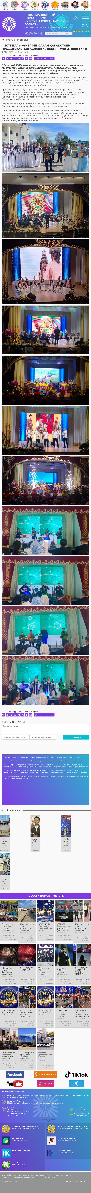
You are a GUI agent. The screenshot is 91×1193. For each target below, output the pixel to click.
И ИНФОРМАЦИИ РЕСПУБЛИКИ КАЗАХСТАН (73, 1127)
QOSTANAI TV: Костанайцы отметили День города (45, 927)
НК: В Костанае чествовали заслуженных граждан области (8, 1057)
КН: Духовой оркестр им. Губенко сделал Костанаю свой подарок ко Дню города (82, 1014)
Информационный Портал (68, 1139)
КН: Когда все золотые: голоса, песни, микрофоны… (5, 843)
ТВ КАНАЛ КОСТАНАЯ (19, 1139)
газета (21, 1151)
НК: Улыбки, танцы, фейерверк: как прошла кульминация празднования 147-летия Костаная (8, 972)
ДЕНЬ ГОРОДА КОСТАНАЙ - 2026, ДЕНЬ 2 (8, 1012)
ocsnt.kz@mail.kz (80, 1115)
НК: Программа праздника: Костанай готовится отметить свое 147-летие (27, 1057)
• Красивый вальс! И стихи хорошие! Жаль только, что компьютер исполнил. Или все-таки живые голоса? (43, 761)
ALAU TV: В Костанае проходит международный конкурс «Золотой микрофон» (35, 843)
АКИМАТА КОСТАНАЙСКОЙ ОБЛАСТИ (25, 1127)
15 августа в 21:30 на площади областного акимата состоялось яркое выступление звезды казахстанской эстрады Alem (63, 972)
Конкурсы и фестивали (15, 39)
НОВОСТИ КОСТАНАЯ (65, 1151)
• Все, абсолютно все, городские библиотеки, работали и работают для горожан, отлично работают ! (41, 757)
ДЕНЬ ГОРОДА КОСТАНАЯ (26, 969)
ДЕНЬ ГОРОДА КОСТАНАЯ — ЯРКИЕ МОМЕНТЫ (81, 971)
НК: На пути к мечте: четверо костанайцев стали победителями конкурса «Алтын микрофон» (66, 843)
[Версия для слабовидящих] (40, 33)
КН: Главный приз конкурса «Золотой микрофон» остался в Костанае (5, 881)
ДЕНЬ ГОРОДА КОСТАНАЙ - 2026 (44, 1012)
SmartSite (85, 1181)
